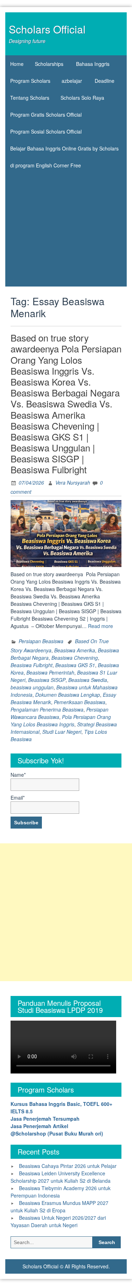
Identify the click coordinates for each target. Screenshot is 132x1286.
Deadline (104, 80)
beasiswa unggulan (32, 687)
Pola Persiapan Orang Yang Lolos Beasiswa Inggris (61, 720)
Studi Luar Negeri (61, 731)
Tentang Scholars (29, 97)
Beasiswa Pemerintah (50, 672)
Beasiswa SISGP (46, 679)
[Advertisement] (66, 230)
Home (17, 63)
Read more (100, 625)
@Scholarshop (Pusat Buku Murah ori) (57, 1133)
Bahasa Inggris (92, 63)
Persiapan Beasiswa (41, 641)
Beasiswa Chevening (74, 657)
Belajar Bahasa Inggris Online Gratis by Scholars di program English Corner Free (64, 151)
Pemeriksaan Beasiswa (79, 702)
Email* (18, 797)
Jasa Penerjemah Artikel (39, 1126)
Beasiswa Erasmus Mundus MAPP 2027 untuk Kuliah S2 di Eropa (59, 1206)
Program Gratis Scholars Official (46, 114)
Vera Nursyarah (72, 482)
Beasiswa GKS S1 (75, 665)
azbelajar (72, 80)
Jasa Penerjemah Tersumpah (45, 1118)
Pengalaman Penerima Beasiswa (47, 709)
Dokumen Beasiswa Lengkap (67, 694)
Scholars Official (47, 29)
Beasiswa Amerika (74, 650)
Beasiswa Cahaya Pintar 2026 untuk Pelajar (68, 1165)
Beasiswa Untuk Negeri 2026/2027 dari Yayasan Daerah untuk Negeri (58, 1221)
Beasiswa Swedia (87, 679)
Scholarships (49, 63)
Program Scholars (30, 80)
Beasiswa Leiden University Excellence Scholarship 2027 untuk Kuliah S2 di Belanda (61, 1177)
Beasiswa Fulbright (31, 665)
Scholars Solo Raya (82, 97)
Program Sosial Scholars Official (46, 131)
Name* (18, 774)
